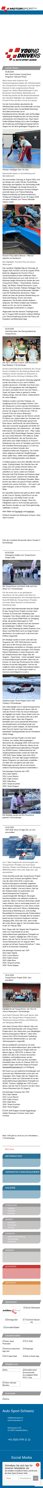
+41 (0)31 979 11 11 (19, 1439)
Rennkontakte (13, 1239)
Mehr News (9, 1149)
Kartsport (11, 1213)
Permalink (4, 323)
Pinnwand (11, 1222)
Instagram (30, 511)
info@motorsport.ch (15, 1418)
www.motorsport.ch (15, 1420)
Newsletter (12, 1242)
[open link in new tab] (11, 1315)
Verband (11, 1208)
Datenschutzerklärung (16, 1237)
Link (18, 923)
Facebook (9, 323)
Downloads (12, 1225)
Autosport (11, 1211)
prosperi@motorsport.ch (12, 1067)
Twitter (14, 323)
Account (11, 1227)
